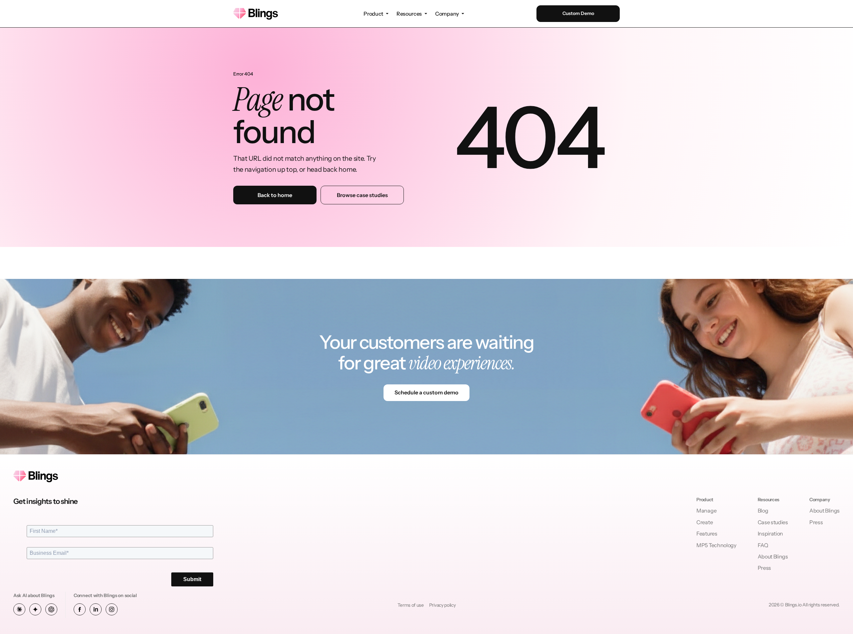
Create (704, 522)
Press (764, 567)
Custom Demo (578, 13)
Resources (409, 13)
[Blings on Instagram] (112, 609)
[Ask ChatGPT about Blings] (51, 609)
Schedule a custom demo (426, 392)
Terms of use (411, 605)
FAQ (763, 545)
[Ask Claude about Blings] (19, 609)
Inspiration (770, 533)
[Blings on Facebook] (80, 609)
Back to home (275, 195)
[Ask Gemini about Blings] (35, 609)
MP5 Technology (716, 545)
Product (373, 13)
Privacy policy (442, 605)
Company (447, 13)
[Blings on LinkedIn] (96, 609)
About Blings (773, 556)
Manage (706, 510)
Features (706, 533)
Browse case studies (362, 195)
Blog (763, 510)
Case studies (773, 522)
